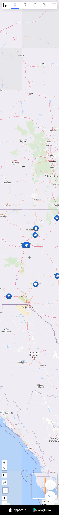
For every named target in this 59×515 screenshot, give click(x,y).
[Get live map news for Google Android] (42, 510)
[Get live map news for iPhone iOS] (17, 510)
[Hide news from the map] (4, 482)
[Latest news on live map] (6, 5)
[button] (35, 235)
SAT (5, 490)
